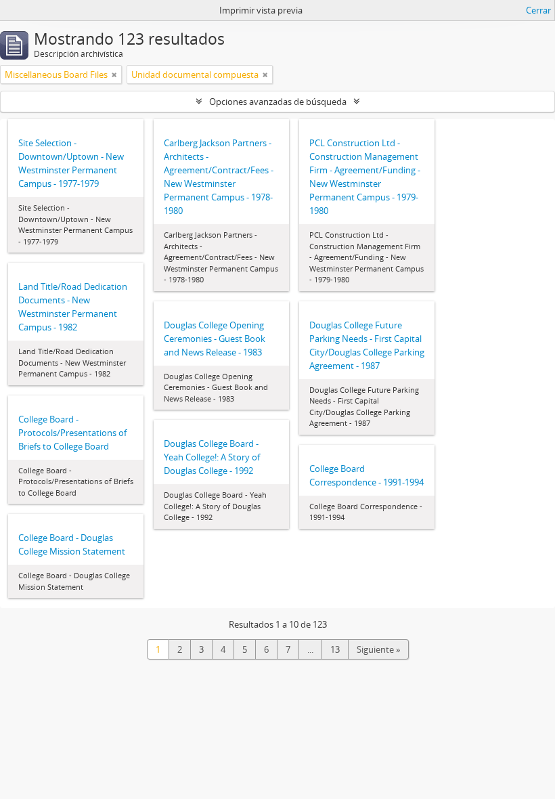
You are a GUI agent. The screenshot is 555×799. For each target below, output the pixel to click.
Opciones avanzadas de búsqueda (278, 101)
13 (335, 649)
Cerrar (538, 10)
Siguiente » (378, 649)
